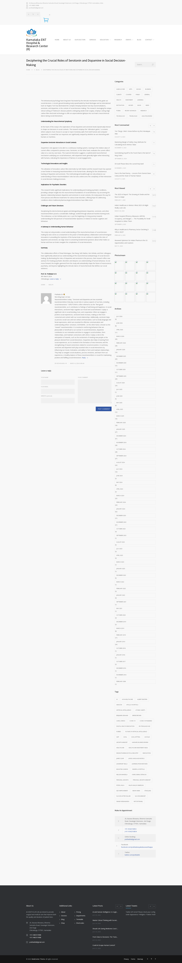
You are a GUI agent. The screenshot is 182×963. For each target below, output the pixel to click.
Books (138, 89)
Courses (128, 94)
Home (28, 70)
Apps (130, 89)
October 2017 (121, 661)
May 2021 (119, 608)
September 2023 (121, 535)
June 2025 (119, 396)
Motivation (120, 105)
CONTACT (148, 40)
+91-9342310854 (130, 829)
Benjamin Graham (122, 715)
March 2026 (120, 336)
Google (147, 737)
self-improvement (122, 791)
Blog (62, 919)
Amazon (119, 705)
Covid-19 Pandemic (146, 721)
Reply (84, 358)
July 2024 (119, 469)
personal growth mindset (142, 780)
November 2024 (121, 442)
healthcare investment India (138, 748)
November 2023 (121, 522)
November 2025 (121, 363)
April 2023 (119, 555)
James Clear (120, 758)
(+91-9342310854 (131, 831)
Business (148, 89)
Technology (120, 116)
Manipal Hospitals (138, 769)
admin (43, 285)
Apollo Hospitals (132, 705)
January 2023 (120, 569)
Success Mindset (140, 796)
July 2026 (119, 316)
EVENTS (128, 40)
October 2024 (121, 449)
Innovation (147, 753)
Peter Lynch (120, 785)
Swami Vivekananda (122, 801)
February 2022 (121, 588)
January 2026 (120, 349)
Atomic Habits (140, 710)
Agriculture (120, 89)
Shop (63, 923)
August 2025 (120, 383)
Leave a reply (54, 279)
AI (117, 699)
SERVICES (92, 40)
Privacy (126, 959)
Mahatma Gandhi (122, 769)
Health (51, 285)
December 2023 (121, 515)
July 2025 (119, 389)
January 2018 (120, 655)
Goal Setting (135, 737)
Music (139, 105)
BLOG (139, 40)
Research (144, 111)
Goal (125, 737)
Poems (118, 111)
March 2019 (120, 628)
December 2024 (121, 436)
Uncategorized (147, 116)
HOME (57, 40)
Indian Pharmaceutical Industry (127, 753)
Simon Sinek (136, 791)
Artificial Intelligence (123, 710)
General (147, 94)
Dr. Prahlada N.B (144, 726)
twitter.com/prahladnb (132, 855)
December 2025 (121, 356)
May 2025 (119, 403)
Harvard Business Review (140, 742)
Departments (80, 916)
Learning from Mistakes (139, 764)
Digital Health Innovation (125, 726)
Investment (129, 100)
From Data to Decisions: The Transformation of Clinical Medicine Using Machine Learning (105, 937)
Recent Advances (130, 111)
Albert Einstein (142, 699)
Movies (131, 105)
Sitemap (140, 959)
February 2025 (121, 423)
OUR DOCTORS (80, 40)
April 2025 (119, 409)
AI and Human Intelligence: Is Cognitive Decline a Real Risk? (105, 912)
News (147, 105)
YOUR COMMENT (83, 377)
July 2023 (119, 549)
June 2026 (119, 323)
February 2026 (121, 343)
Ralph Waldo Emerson (136, 785)
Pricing (78, 912)
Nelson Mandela (121, 774)
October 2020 (121, 615)
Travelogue (133, 116)
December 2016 (121, 668)
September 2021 (121, 602)
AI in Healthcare (127, 699)
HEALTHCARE (120, 748)
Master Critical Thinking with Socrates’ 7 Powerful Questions (105, 920)
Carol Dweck (120, 721)
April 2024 (119, 489)
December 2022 (121, 575)
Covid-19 (132, 721)
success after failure (123, 796)
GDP (117, 737)
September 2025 (121, 376)
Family (138, 94)
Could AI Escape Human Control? (104, 945)
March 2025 (120, 416)
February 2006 (121, 681)
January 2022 (120, 595)
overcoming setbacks (139, 774)
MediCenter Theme (38, 959)
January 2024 (120, 509)
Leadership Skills (121, 764)
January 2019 (120, 642)
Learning (140, 100)
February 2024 (121, 502)
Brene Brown (136, 715)
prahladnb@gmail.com (36, 8)
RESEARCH (118, 40)
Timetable (79, 919)
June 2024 (119, 476)
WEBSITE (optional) (46, 396)
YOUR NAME (44, 377)
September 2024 (121, 456)
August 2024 (120, 462)
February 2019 (121, 635)
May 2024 (119, 482)
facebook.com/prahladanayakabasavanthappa (137, 847)
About (63, 912)
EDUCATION (104, 40)
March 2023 (120, 562)
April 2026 (119, 330)
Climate (118, 94)
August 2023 (120, 542)
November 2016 (121, 675)
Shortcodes (80, 923)
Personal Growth (122, 780)
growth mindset (122, 742)
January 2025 (120, 429)
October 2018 (121, 648)
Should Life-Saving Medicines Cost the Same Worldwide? (105, 929)
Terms (133, 959)
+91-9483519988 (34, 5)
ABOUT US (67, 40)
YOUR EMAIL (44, 387)
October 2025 (121, 369)
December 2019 (121, 622)
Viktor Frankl (138, 801)
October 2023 (121, 529)
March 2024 (120, 496)
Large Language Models (136, 758)
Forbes (118, 731)
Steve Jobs (147, 791)
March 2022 (120, 582)
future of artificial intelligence (136, 731)
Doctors (64, 916)
